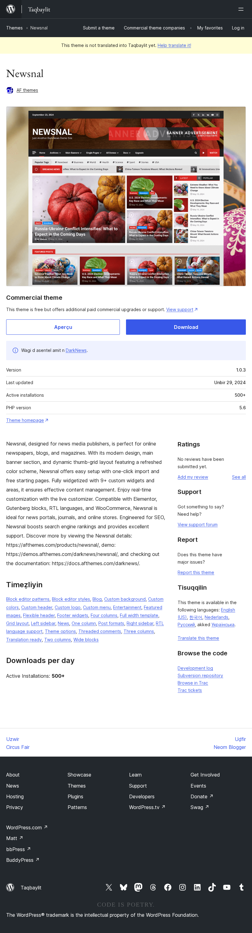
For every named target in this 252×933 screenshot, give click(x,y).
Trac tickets (190, 690)
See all (239, 477)
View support (179, 309)
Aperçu (63, 327)
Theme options (60, 631)
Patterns (77, 807)
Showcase (79, 775)
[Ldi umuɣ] (242, 9)
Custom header (36, 607)
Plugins (75, 796)
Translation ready (24, 639)
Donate (202, 796)
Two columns (57, 639)
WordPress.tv (147, 807)
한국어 (195, 617)
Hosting (15, 796)
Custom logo (68, 607)
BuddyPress (23, 860)
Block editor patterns (27, 599)
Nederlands (216, 617)
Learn (135, 775)
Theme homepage (25, 420)
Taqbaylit (31, 888)
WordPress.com (27, 827)
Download (186, 327)
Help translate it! (174, 45)
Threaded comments (99, 631)
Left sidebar (43, 623)
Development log (195, 668)
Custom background (125, 599)
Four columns (104, 615)
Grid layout (17, 623)
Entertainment (127, 607)
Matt (14, 838)
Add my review (193, 477)
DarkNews (76, 350)
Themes (14, 27)
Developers (142, 796)
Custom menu (97, 607)
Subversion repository (200, 675)
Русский (186, 624)
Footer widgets (72, 615)
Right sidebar (140, 623)
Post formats (111, 623)
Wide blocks (86, 639)
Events (198, 786)
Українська (222, 624)
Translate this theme (198, 638)
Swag (200, 807)
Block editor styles (71, 599)
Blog (97, 599)
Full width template (139, 615)
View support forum (198, 524)
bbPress (18, 849)
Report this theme (196, 572)
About (13, 775)
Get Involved (205, 775)
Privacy (14, 807)
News (63, 623)
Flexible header (39, 615)
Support (138, 786)
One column (84, 623)
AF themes (27, 90)
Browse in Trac (193, 682)
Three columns (139, 631)
